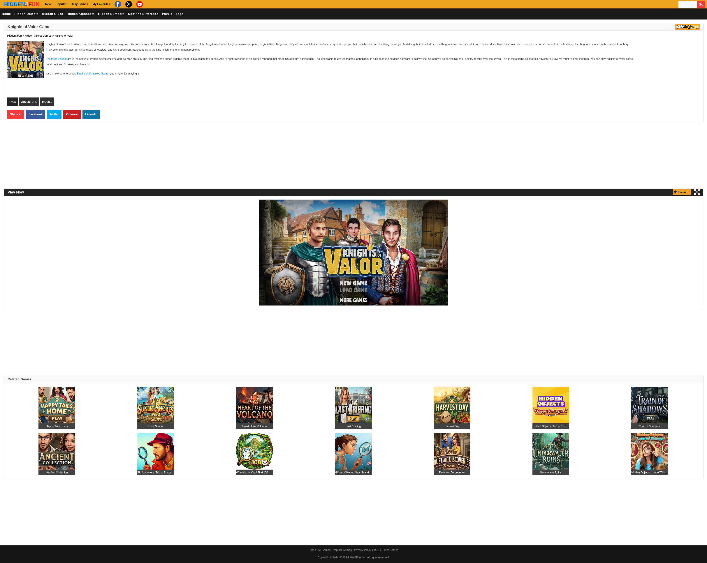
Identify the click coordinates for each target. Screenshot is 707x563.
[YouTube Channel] (139, 4)
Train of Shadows (649, 426)
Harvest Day (452, 426)
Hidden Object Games (38, 35)
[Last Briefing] (353, 402)
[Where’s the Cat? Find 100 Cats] (254, 449)
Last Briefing (353, 426)
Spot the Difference (143, 13)
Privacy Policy (362, 549)
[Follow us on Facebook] (117, 4)
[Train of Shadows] (649, 402)
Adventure (29, 101)
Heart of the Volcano (254, 426)
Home (6, 13)
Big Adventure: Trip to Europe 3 (155, 472)
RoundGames (389, 549)
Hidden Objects (26, 13)
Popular (60, 4)
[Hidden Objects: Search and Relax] (353, 449)
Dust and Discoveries (452, 472)
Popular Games (342, 549)
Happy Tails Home (57, 426)
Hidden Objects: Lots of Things (649, 472)
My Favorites (101, 4)
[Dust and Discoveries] (452, 449)
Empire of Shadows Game (92, 73)
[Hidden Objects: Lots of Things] (649, 449)
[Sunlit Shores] (155, 402)
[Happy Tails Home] (56, 402)
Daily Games (79, 4)
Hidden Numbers (111, 13)
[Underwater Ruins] (550, 449)
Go (701, 4)
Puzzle (167, 13)
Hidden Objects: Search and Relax (353, 472)
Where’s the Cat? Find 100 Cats (254, 472)
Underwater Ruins (551, 472)
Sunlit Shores (156, 426)
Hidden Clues (52, 13)
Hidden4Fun (14, 35)
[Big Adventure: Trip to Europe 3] (155, 449)
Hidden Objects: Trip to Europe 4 (550, 426)
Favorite (683, 192)
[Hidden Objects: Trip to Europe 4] (550, 402)
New (48, 4)
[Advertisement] (669, 68)
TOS (376, 549)
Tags (179, 13)
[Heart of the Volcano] (254, 402)
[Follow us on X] (128, 4)
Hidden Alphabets (81, 13)
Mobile (47, 101)
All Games (324, 549)
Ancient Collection (57, 472)
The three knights (56, 58)
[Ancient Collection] (56, 449)
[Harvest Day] (452, 402)
